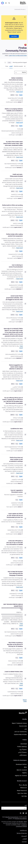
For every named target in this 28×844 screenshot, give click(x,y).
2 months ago (6, 391)
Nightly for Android (21, 775)
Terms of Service (22, 833)
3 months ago (8, 167)
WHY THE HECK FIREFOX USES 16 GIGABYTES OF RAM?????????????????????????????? (12, 607)
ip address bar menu (17, 428)
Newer (25, 700)
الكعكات (13, 479)
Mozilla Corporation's (11, 817)
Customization (11, 691)
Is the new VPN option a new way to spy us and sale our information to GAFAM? (14, 542)
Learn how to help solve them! (16, 55)
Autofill (13, 194)
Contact (24, 841)
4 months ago (8, 289)
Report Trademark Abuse (19, 723)
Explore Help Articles (20, 734)
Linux (9, 62)
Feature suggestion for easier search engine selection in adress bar (16, 367)
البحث (13, 387)
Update (13, 503)
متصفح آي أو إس (22, 752)
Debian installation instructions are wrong (16, 79)
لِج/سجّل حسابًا (23, 785)
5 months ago (9, 102)
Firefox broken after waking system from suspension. (14, 235)
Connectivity (11, 254)
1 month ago (12, 135)
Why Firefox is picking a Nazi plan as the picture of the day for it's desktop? (15, 644)
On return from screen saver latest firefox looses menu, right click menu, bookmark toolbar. (13, 143)
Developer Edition (21, 764)
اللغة (26, 805)
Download (24, 744)
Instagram (20, 813)
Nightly (24, 773)
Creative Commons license (21, 825)
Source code (23, 726)
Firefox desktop (22, 746)
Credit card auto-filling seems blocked (16, 175)
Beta (25, 767)
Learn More (14, 36)
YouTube (23, 813)
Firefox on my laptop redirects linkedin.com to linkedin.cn (14, 109)
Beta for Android (22, 770)
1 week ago (10, 664)
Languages (12, 593)
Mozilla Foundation (21, 818)
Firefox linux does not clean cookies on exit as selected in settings (16, 459)
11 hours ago (10, 507)
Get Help (24, 796)
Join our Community (20, 731)
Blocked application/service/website (11, 131)
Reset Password (22, 790)
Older (25, 701)
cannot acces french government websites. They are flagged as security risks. (14, 297)
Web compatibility (10, 354)
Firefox (19, 98)
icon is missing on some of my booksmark (16, 266)
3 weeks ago (12, 321)
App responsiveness (9, 163)
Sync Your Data (22, 793)
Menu (6, 3)
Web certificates (10, 318)
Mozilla (23, 713)
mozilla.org (23, 830)
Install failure (11, 98)
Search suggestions (10, 447)
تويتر (25, 729)
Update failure (11, 530)
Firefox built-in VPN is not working (12, 205)
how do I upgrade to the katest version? (17, 491)
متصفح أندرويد (23, 749)
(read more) (19, 91)
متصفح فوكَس (23, 755)
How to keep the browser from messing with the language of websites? (15, 573)
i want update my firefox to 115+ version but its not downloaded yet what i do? (15, 515)
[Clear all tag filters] (5, 62)
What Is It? (23, 787)
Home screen (11, 661)
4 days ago (10, 258)
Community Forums (19, 9)
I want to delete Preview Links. (13, 671)
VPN (14, 223)
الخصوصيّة (24, 836)
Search (9, 3)
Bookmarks (12, 285)
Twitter (26, 813)
